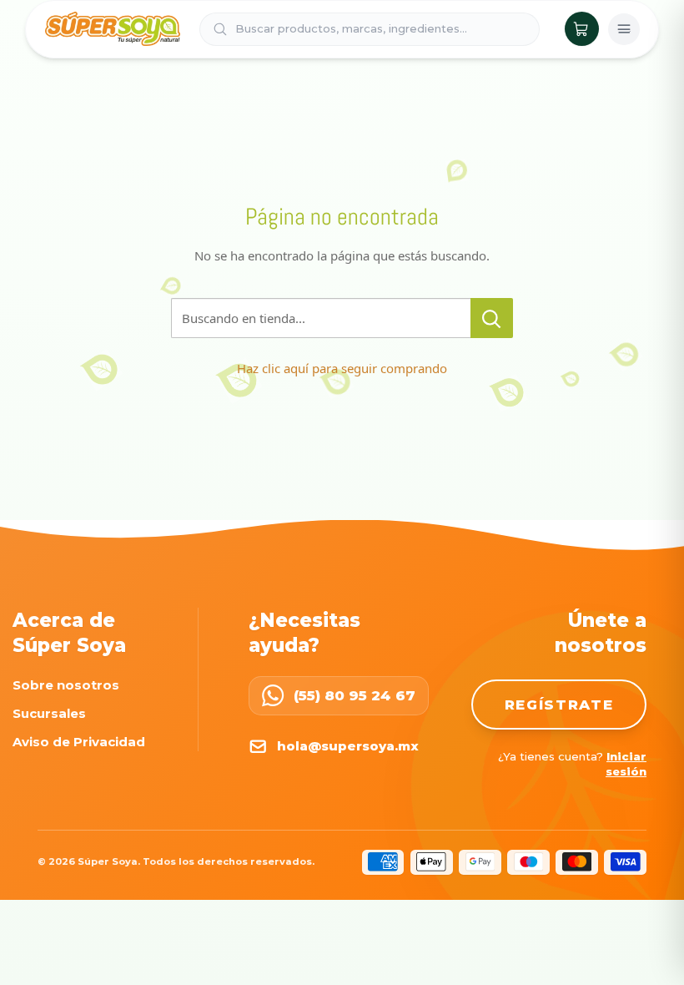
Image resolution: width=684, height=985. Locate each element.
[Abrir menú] (624, 29)
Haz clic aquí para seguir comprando (342, 368)
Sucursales (49, 713)
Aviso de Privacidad (79, 742)
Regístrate (559, 704)
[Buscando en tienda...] (491, 318)
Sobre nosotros (66, 685)
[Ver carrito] (582, 29)
